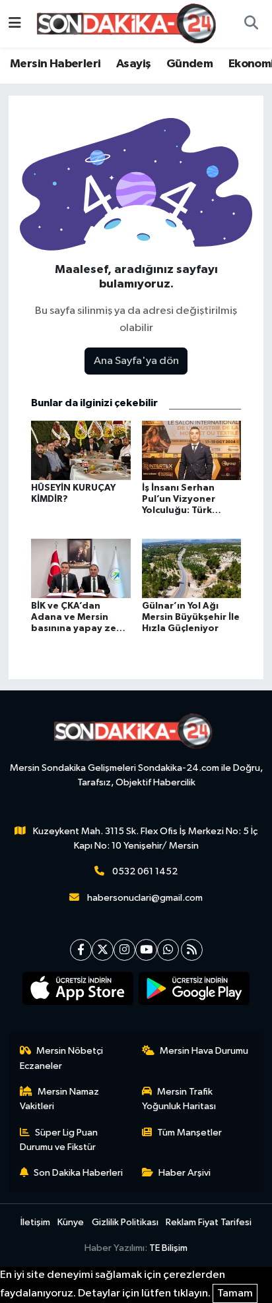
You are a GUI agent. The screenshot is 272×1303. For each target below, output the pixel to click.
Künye (70, 1222)
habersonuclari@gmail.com (145, 898)
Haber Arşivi (184, 1173)
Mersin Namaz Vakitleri (60, 1099)
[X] (103, 950)
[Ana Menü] (15, 23)
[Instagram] (124, 950)
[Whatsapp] (168, 950)
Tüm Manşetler (189, 1132)
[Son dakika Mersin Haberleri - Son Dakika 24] (130, 23)
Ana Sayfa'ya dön (136, 361)
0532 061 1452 (145, 871)
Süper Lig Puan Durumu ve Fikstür (59, 1140)
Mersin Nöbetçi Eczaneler (62, 1058)
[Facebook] (81, 950)
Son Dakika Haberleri (78, 1173)
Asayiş (133, 64)
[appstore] (78, 991)
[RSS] (192, 950)
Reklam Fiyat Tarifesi (209, 1222)
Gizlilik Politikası (125, 1222)
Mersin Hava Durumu (204, 1051)
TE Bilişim (168, 1248)
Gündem (189, 64)
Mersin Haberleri (55, 64)
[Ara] (250, 23)
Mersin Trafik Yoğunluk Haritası (179, 1099)
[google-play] (194, 991)
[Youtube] (146, 950)
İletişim (35, 1222)
